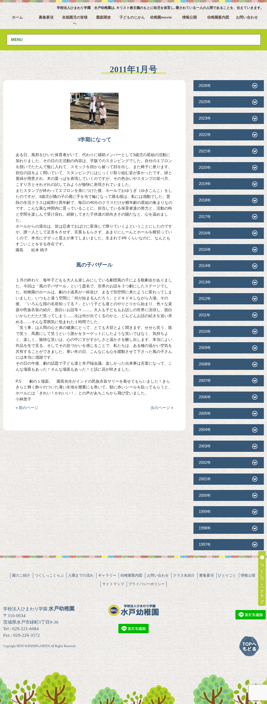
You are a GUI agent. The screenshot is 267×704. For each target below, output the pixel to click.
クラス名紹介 (184, 575)
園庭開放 (103, 17)
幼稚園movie (161, 17)
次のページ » (161, 407)
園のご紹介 (21, 575)
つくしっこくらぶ (49, 575)
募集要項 (46, 17)
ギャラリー (107, 575)
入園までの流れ (81, 575)
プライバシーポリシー (146, 584)
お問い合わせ (247, 17)
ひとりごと (227, 575)
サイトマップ (113, 584)
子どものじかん (132, 17)
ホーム (17, 17)
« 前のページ (27, 407)
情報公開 (189, 17)
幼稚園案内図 (218, 17)
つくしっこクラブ (262, 580)
